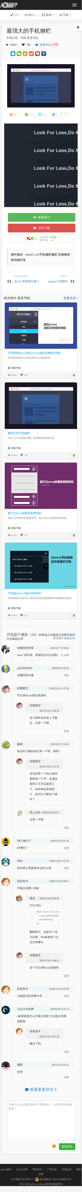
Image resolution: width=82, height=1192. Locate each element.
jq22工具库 (22, 1169)
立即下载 (43, 228)
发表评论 (67, 1146)
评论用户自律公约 (64, 638)
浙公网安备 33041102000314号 (55, 1179)
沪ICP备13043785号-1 (22, 1179)
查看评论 (48, 44)
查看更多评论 (42, 1089)
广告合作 (52, 1169)
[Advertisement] (41, 164)
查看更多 (70, 298)
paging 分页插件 (58, 281)
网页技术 (37, 1169)
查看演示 (43, 217)
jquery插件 (6, 1169)
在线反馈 (66, 1169)
